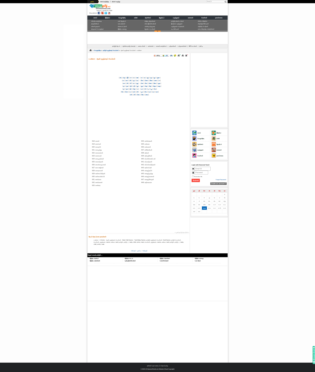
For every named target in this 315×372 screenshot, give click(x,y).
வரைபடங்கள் (141, 46)
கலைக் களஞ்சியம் (161, 46)
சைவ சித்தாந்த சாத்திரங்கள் (206, 29)
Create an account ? (218, 184)
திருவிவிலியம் (95, 23)
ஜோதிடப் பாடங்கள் (150, 29)
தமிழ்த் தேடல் (116, 46)
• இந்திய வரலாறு (198, 258)
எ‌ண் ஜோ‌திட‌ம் (122, 21)
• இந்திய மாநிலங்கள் (94, 260)
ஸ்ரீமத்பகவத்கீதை (96, 21)
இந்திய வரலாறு (122, 29)
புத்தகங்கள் (172, 46)
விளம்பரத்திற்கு (104, 1)
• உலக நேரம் (197, 260)
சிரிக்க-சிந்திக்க (202, 21)
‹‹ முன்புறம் (178, 232)
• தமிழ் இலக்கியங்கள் (130, 260)
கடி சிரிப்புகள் (175, 29)
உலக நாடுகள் (121, 23)
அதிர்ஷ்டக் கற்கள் (203, 26)
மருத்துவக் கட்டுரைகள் (177, 26)
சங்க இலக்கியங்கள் (150, 23)
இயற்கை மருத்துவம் (176, 23)
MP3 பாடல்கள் (193, 46)
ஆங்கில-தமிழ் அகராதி (128, 46)
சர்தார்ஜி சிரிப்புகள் (203, 23)
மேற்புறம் (145, 250)
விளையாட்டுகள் (122, 26)
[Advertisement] (182, 9)
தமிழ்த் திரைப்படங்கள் (177, 21)
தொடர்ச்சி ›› (185, 232)
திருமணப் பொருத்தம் (97, 29)
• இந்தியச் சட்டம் (128, 258)
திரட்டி (201, 46)
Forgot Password (221, 179)
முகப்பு (92, 1)
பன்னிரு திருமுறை (150, 26)
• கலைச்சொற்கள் (163, 260)
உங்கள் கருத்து (116, 1)
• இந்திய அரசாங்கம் (164, 258)
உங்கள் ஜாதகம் (95, 26)
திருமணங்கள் (183, 46)
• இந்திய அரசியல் (94, 258)
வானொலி (150, 46)
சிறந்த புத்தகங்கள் (150, 21)
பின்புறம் (133, 250)
